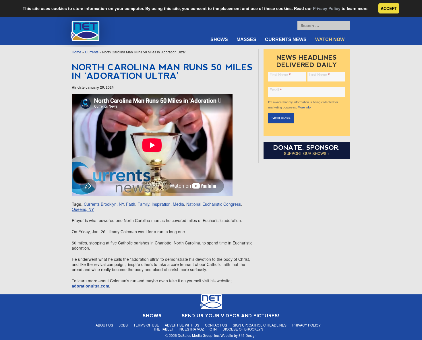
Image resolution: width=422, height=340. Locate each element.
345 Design (248, 335)
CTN (213, 329)
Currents (91, 51)
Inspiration (161, 204)
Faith (130, 204)
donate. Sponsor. (306, 147)
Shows (219, 39)
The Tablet (163, 329)
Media (178, 204)
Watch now (329, 39)
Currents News (286, 39)
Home (76, 51)
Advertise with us (182, 324)
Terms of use (146, 324)
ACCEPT (389, 8)
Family (143, 204)
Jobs (123, 324)
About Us (104, 324)
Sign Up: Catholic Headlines (260, 324)
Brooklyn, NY (112, 204)
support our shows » (307, 153)
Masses (246, 39)
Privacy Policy (326, 8)
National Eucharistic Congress (213, 204)
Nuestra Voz (191, 329)
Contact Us (216, 324)
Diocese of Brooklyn (242, 329)
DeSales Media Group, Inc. (199, 335)
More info (304, 107)
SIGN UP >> (281, 118)
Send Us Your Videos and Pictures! (230, 315)
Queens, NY (83, 209)
